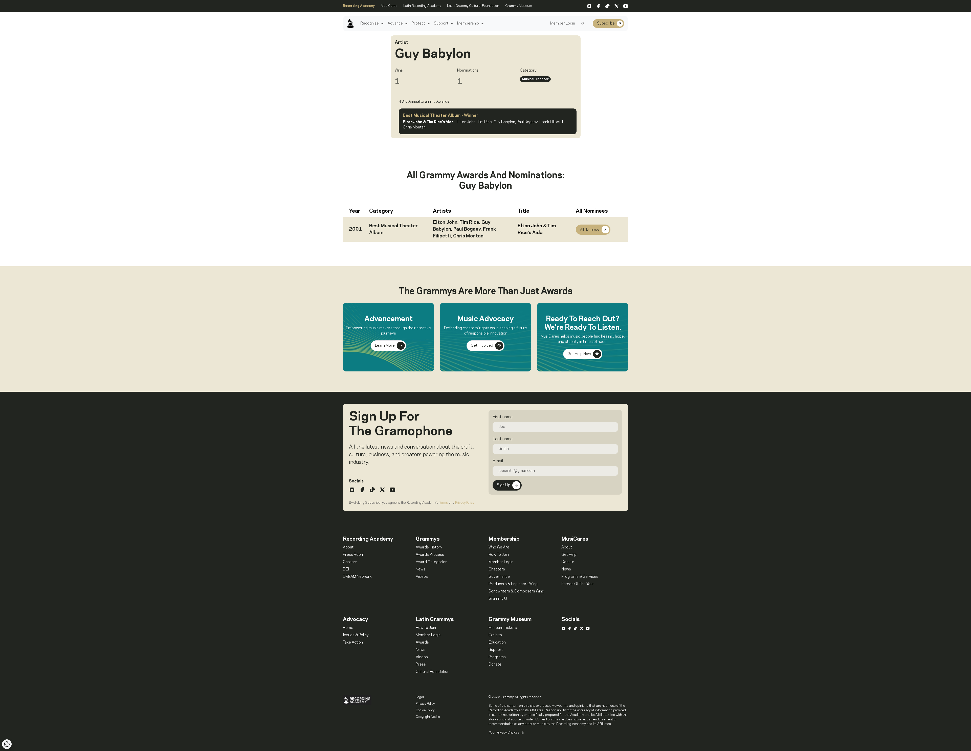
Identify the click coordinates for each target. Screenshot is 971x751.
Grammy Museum (518, 5)
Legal (420, 697)
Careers (350, 562)
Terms (443, 502)
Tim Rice (469, 222)
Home (348, 628)
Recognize (369, 23)
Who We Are (499, 547)
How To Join (499, 555)
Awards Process (430, 555)
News (420, 569)
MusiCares (389, 5)
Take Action (353, 642)
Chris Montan (468, 236)
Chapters (497, 569)
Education (497, 642)
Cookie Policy (425, 710)
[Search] (583, 23)
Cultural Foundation (432, 672)
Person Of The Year (577, 584)
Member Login (562, 23)
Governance (499, 577)
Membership (468, 23)
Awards (422, 642)
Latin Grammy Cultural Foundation (473, 5)
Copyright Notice (428, 716)
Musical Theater (535, 79)
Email (498, 461)
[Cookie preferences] (7, 744)
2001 (355, 229)
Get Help (569, 555)
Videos (422, 577)
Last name (503, 439)
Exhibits (495, 635)
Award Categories (431, 562)
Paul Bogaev (467, 229)
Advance (395, 23)
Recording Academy (359, 5)
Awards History (429, 547)
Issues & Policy (356, 635)
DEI (346, 569)
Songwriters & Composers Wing (516, 591)
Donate (567, 562)
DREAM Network (357, 577)
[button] (382, 23)
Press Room (353, 555)
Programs (497, 657)
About (348, 547)
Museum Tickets (503, 628)
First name (503, 417)
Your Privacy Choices (504, 732)
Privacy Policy (464, 502)
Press (421, 664)
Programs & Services (579, 577)
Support (441, 23)
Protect (418, 23)
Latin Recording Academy (422, 5)
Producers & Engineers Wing (513, 584)
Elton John (445, 222)
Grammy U (498, 599)
